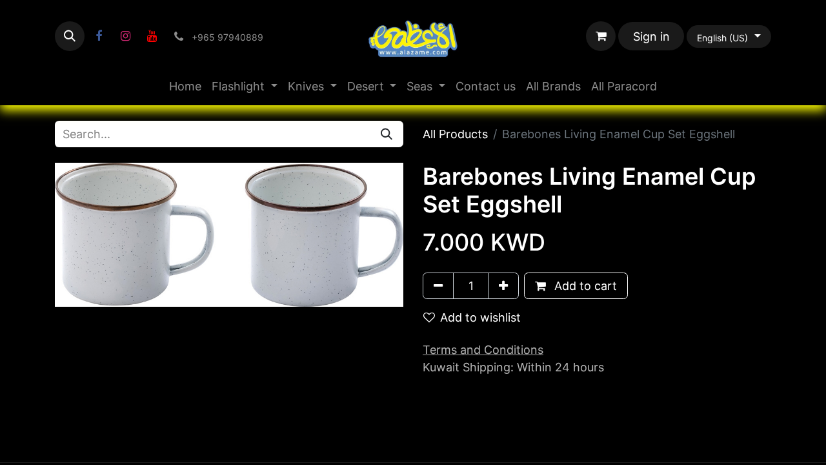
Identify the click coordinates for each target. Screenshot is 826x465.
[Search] (386, 134)
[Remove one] (438, 286)
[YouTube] (151, 36)
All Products (455, 134)
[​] (98, 36)
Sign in (651, 36)
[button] (70, 36)
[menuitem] (185, 86)
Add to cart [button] (584, 286)
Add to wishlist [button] (480, 317)
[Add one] (503, 286)
